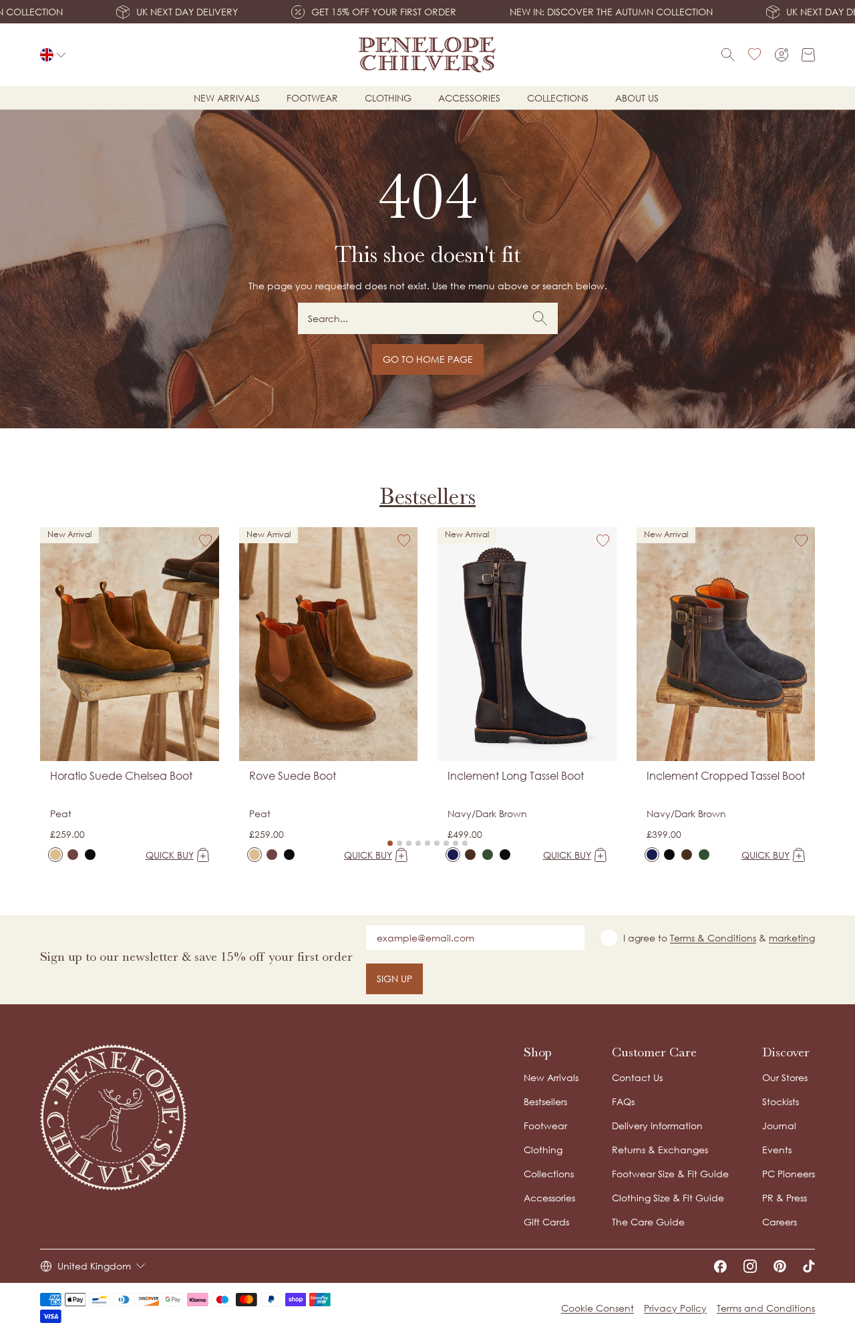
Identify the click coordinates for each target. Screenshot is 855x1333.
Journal (779, 1125)
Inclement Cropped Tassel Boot (726, 775)
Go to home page (428, 359)
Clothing (388, 98)
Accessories (469, 98)
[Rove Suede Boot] (254, 854)
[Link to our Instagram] (750, 1266)
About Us (637, 98)
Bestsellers (427, 496)
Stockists (780, 1101)
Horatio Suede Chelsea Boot (121, 775)
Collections (557, 98)
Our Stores (785, 1077)
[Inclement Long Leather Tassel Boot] (505, 854)
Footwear (312, 98)
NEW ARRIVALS (227, 98)
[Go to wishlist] (754, 54)
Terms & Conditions (713, 937)
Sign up (394, 978)
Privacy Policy (675, 1308)
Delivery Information (657, 1125)
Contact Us (637, 1077)
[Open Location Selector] (52, 54)
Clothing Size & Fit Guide (668, 1197)
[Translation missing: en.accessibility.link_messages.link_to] (113, 1117)
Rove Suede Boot (292, 775)
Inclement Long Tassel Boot (516, 775)
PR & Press (784, 1197)
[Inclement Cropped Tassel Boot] (652, 854)
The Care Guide (648, 1221)
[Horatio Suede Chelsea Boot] (55, 854)
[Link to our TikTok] (809, 1266)
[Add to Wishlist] (205, 540)
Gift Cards (546, 1221)
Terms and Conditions (766, 1308)
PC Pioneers (788, 1173)
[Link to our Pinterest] (780, 1266)
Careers (779, 1221)
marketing (792, 937)
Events (777, 1149)
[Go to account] (781, 54)
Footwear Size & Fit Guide (670, 1173)
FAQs (623, 1101)
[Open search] (728, 54)
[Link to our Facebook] (720, 1266)
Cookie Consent (597, 1308)
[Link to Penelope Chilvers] (428, 55)
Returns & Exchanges (660, 1149)
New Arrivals (551, 1077)
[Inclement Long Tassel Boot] (453, 854)
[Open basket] (808, 54)
